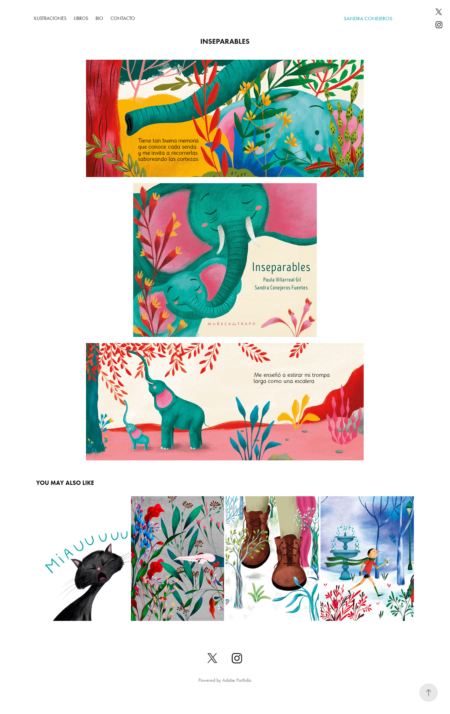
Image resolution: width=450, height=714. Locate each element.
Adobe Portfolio (236, 680)
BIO (99, 18)
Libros (81, 18)
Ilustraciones (50, 18)
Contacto (123, 18)
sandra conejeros (368, 18)
